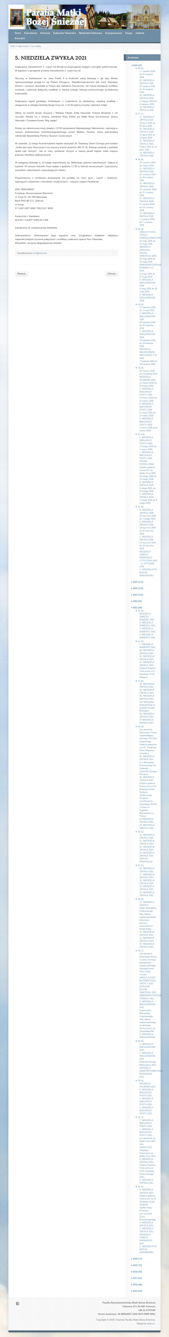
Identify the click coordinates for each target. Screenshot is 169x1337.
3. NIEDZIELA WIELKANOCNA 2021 (147, 1056)
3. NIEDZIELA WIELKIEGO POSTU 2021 (146, 1110)
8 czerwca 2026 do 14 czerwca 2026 (146, 207)
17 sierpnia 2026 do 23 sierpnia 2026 (147, 74)
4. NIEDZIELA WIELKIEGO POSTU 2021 (146, 1101)
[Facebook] (17, 1303)
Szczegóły (36, 46)
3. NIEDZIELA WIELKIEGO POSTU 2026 (146, 421)
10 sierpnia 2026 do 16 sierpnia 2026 (147, 89)
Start (18, 32)
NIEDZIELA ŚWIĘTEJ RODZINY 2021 (146, 616)
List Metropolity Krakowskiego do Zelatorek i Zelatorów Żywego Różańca (148, 768)
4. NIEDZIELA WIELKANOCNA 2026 (147, 316)
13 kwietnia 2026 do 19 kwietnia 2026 (147, 343)
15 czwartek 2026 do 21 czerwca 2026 (147, 192)
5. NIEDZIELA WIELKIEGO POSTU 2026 (146, 392)
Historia (45, 32)
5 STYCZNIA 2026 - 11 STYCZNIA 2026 (148, 563)
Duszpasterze (113, 32)
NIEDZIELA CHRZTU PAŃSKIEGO (145, 554)
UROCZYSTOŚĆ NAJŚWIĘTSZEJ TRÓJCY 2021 (147, 980)
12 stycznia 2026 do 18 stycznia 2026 (147, 545)
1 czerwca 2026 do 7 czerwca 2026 (146, 222)
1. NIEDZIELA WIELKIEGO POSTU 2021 (146, 1132)
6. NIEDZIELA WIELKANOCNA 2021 (147, 1004)
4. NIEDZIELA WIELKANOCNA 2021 (147, 1047)
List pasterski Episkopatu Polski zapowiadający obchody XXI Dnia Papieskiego (148, 735)
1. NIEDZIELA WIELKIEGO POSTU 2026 (146, 455)
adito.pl (151, 1323)
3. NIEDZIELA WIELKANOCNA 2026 (147, 334)
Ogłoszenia (23, 46)
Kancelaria (30, 32)
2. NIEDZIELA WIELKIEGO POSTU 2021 (146, 1123)
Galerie (139, 32)
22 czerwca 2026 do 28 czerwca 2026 (147, 177)
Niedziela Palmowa (90, 32)
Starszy (112, 273)
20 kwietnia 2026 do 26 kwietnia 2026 (147, 325)
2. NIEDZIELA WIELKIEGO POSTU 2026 (146, 440)
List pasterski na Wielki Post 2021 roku (147, 1141)
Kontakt (20, 38)
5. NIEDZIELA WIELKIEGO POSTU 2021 (146, 1092)
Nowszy (21, 273)
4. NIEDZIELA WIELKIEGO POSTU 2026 (146, 407)
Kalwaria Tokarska (64, 32)
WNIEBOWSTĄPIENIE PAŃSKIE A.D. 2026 (150, 268)
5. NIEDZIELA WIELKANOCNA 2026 (147, 297)
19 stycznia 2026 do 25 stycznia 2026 (147, 530)
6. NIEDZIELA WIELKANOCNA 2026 (147, 283)
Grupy (128, 32)
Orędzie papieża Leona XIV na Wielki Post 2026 (147, 470)
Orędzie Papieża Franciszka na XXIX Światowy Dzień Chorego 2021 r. (147, 1171)
